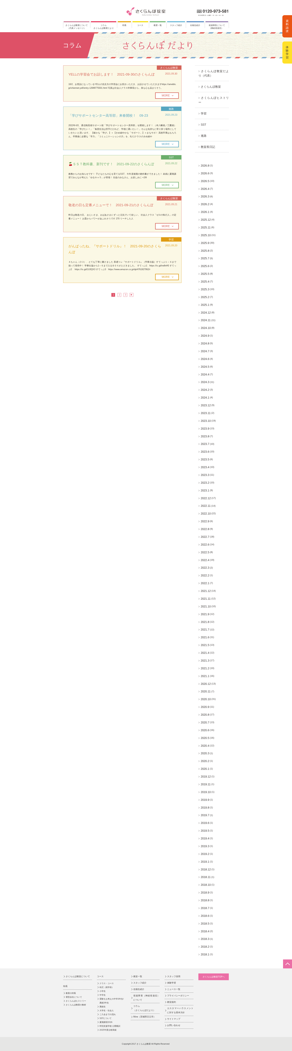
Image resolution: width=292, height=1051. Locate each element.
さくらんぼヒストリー (76, 1001)
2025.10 (206, 235)
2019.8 (205, 807)
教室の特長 (71, 993)
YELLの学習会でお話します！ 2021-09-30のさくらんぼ (111, 74)
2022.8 (205, 529)
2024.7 (205, 351)
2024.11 (206, 320)
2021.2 (205, 668)
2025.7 (205, 258)
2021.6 (205, 637)
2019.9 (205, 799)
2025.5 (205, 273)
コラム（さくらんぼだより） (144, 1008)
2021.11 (206, 598)
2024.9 (205, 335)
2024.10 (206, 328)
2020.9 (205, 707)
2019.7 (205, 815)
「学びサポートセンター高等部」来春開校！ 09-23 (108, 115)
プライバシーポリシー (178, 995)
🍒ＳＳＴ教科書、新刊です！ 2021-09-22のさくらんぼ (111, 164)
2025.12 (206, 219)
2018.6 (205, 915)
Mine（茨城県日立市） (144, 1016)
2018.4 (205, 931)
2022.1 (205, 583)
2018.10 (206, 884)
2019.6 (205, 823)
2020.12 (206, 683)
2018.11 (206, 877)
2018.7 (205, 908)
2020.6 (205, 730)
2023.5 (205, 459)
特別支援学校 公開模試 (110, 1026)
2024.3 (205, 382)
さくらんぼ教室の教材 (76, 1005)
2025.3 (205, 289)
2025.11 (206, 227)
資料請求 (287, 26)
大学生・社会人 (107, 1010)
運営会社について (74, 997)
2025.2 (205, 297)
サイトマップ (173, 1019)
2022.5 (205, 552)
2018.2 (205, 946)
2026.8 (205, 165)
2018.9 (205, 892)
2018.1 (205, 954)
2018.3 (205, 939)
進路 (203, 135)
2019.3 (205, 846)
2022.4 (205, 560)
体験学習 (287, 52)
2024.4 (205, 374)
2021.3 (205, 660)
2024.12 (206, 312)
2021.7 (205, 629)
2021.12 (206, 591)
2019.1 (205, 861)
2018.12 (206, 869)
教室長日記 (208, 147)
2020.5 (205, 738)
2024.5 (205, 366)
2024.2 (205, 389)
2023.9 (205, 428)
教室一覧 (158, 25)
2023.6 (205, 451)
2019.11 (206, 784)
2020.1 (205, 768)
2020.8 (205, 714)
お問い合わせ (173, 1025)
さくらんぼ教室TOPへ (214, 976)
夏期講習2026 (106, 1022)
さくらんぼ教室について (78, 976)
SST (203, 124)
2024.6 (205, 359)
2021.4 (205, 652)
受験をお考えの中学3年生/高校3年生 (112, 1001)
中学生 (103, 995)
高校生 (103, 1006)
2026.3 (205, 196)
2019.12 (206, 776)
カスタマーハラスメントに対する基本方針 (180, 1010)
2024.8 (205, 343)
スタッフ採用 (173, 976)
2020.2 (205, 761)
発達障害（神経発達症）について (146, 997)
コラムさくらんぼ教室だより (103, 26)
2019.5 (205, 830)
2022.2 (205, 575)
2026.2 (205, 204)
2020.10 (206, 699)
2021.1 (205, 676)
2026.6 (205, 173)
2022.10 (206, 513)
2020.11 (206, 691)
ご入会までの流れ (108, 1014)
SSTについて (106, 1018)
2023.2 (205, 482)
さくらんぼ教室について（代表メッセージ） (76, 26)
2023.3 (205, 475)
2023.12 (206, 405)
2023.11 (206, 413)
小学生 (103, 991)
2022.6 (205, 544)
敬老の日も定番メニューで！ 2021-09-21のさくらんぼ (110, 205)
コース (140, 25)
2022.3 (205, 567)
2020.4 (205, 745)
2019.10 (206, 792)
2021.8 (205, 622)
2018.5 (205, 923)
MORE (166, 95)
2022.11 (206, 505)
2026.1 (205, 212)
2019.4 (205, 838)
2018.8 (205, 900)
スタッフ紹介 (176, 25)
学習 (203, 113)
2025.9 (205, 243)
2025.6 (205, 266)
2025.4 (205, 281)
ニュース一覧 (173, 989)
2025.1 (205, 304)
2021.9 (205, 614)
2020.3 (205, 753)
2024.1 (205, 397)
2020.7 (205, 722)
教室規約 (171, 1002)
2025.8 (205, 250)
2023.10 (206, 420)
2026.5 (205, 181)
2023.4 (205, 467)
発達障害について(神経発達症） (217, 26)
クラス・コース (107, 983)
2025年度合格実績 (108, 1030)
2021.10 (206, 606)
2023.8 (205, 436)
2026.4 (205, 189)
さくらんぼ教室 (211, 86)
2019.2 (205, 854)
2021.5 (205, 645)
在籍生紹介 (195, 25)
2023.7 (205, 444)
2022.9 (205, 521)
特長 (124, 25)
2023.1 (205, 490)
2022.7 (205, 536)
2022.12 (206, 498)
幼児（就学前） (107, 987)
